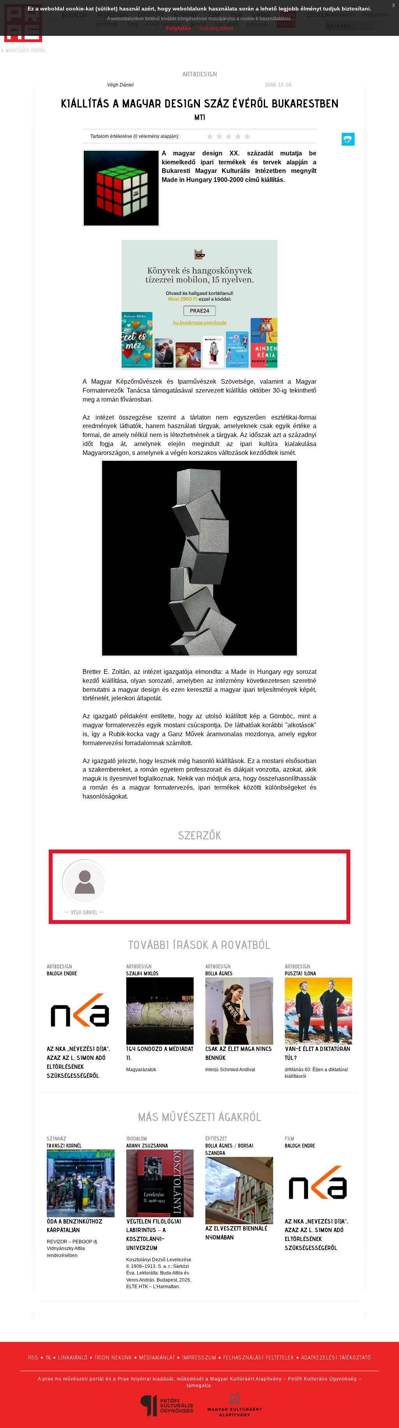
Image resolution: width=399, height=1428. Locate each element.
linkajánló (73, 1357)
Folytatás (178, 28)
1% (48, 1357)
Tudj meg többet (216, 28)
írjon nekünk (113, 1357)
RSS (33, 1357)
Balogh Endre (62, 973)
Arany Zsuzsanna (147, 1145)
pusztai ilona (300, 973)
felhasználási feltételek (258, 1357)
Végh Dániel (120, 85)
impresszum (199, 1357)
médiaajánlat (157, 1357)
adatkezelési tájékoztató (336, 1357)
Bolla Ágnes (219, 973)
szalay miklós (142, 973)
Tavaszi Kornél (64, 1145)
